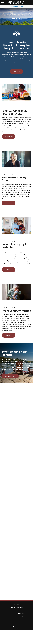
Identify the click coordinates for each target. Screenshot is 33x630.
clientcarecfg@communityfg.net (16, 617)
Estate (16, 629)
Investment (16, 627)
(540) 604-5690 (18, 607)
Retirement (16, 625)
